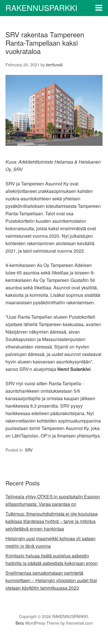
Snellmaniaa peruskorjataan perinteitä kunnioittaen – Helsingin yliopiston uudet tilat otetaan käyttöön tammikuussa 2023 (51, 580)
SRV (29, 450)
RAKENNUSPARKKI (41, 7)
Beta (20, 623)
